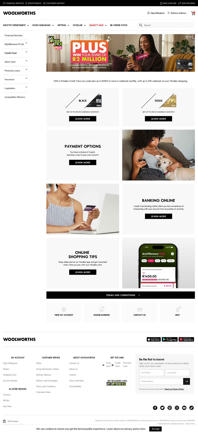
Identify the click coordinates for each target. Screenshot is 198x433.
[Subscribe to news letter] (186, 381)
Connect (7, 395)
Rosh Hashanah (42, 25)
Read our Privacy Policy (174, 389)
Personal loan (127, 364)
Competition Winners (15, 97)
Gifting (62, 25)
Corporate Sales (43, 392)
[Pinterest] (171, 408)
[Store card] (103, 365)
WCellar (77, 25)
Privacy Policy (190, 424)
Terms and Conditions (46, 386)
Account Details (10, 381)
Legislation (10, 88)
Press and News (76, 381)
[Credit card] (112, 365)
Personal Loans (12, 70)
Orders (6, 369)
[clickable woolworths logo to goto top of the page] (19, 339)
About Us (73, 369)
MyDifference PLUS (14, 44)
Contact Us (74, 363)
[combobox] (168, 25)
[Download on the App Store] (154, 339)
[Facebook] (156, 408)
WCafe (6, 400)
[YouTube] (185, 408)
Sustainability (75, 386)
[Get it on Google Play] (170, 339)
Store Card (10, 62)
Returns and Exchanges (47, 381)
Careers (72, 375)
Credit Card (11, 53)
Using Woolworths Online (47, 369)
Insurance (9, 79)
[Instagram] (178, 408)
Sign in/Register (10, 363)
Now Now (7, 406)
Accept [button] (155, 429)
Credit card (118, 364)
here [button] (142, 429)
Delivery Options (43, 375)
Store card (108, 364)
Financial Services (13, 35)
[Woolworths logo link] (19, 13)
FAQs (38, 363)
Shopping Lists (9, 375)
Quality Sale (96, 25)
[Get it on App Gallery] (187, 339)
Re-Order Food (118, 25)
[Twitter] (164, 408)
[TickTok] (193, 408)
